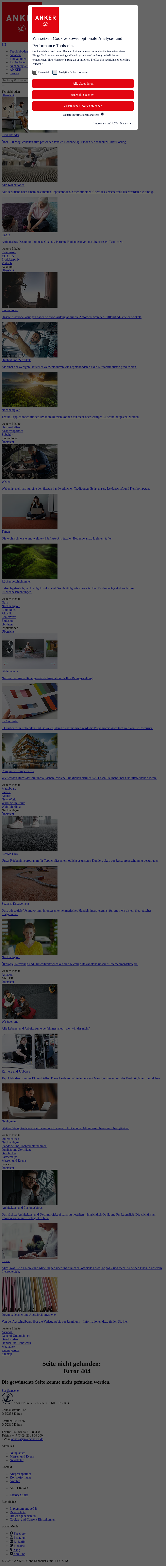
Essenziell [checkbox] (44, 72)
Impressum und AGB (106, 123)
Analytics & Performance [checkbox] (72, 72)
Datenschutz (127, 123)
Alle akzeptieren (83, 83)
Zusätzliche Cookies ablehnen (83, 106)
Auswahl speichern (83, 94)
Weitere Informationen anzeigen (81, 114)
